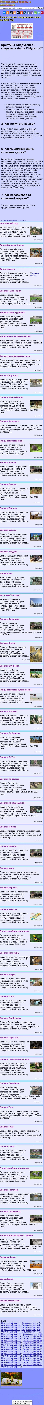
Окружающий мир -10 (31, 1332)
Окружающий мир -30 (32, 1354)
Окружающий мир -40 (32, 1365)
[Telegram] (38, 12)
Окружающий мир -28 (32, 1351)
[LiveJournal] (24, 12)
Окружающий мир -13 (11, 1336)
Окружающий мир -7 (10, 1330)
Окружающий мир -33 (11, 1358)
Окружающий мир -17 (11, 1341)
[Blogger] (14, 12)
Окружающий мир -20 (32, 1343)
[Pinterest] (42, 12)
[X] (11, 12)
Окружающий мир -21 (11, 1345)
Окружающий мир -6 (31, 1327)
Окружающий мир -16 (32, 1338)
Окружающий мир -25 (11, 1349)
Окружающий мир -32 (32, 1356)
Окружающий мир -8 (31, 1330)
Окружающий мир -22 (32, 1345)
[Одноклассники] (7, 12)
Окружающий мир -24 (32, 1347)
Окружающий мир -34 (32, 1358)
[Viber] (31, 12)
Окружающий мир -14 (32, 1336)
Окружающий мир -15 (11, 1338)
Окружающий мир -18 (32, 1341)
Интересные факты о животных (15, 3)
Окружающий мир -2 (31, 1323)
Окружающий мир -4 (31, 1325)
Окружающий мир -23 (11, 1347)
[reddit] (21, 12)
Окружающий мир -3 (10, 1325)
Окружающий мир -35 (11, 1360)
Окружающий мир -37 (11, 1362)
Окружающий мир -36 (32, 1360)
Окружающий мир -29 (11, 1354)
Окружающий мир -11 (11, 1334)
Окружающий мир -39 (11, 1365)
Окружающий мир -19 (11, 1343)
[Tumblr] (28, 12)
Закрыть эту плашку (20, 1403)
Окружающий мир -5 (10, 1327)
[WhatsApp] (35, 12)
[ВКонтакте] (4, 12)
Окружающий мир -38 (32, 1362)
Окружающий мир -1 (10, 1323)
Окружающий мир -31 (11, 1356)
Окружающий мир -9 (10, 1332)
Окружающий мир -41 (11, 1367)
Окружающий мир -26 (32, 1349)
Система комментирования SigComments (13, 220)
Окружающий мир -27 (11, 1351)
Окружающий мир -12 (32, 1334)
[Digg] (18, 12)
